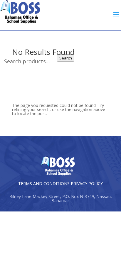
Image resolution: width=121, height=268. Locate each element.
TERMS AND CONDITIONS (44, 183)
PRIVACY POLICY (87, 183)
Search (65, 58)
